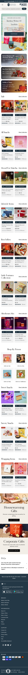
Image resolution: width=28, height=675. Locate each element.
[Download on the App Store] (7, 592)
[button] (12, 102)
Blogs (2, 621)
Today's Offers (4, 613)
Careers (3, 624)
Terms (2, 636)
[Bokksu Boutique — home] (12, 4)
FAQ (2, 638)
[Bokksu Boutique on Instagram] (3, 645)
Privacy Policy (4, 634)
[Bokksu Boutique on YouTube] (8, 645)
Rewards (3, 619)
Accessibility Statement (6, 641)
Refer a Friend (4, 615)
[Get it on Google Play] (18, 592)
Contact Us (3, 630)
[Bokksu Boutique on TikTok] (10, 645)
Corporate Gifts (4, 617)
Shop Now (14, 34)
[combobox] (14, 8)
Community (3, 632)
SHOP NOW (14, 550)
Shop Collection (23, 96)
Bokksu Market (4, 604)
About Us (3, 611)
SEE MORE (14, 520)
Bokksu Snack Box (5, 600)
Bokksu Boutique (5, 602)
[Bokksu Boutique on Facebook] (5, 645)
